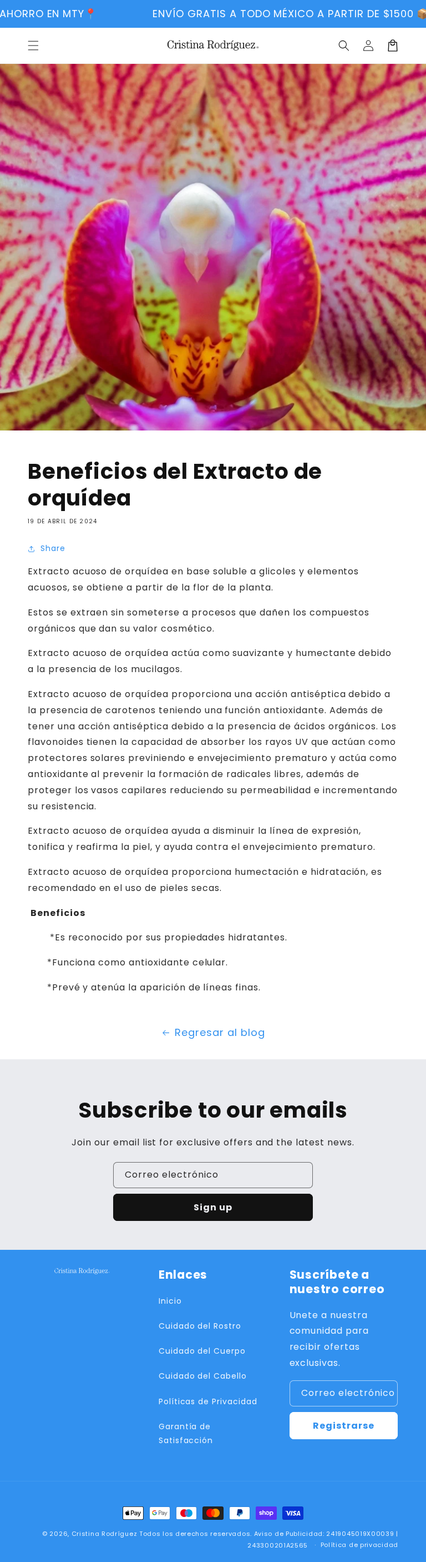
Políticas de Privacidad (208, 1401)
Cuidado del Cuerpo (202, 1350)
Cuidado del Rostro (200, 1325)
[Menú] (33, 45)
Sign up (213, 1207)
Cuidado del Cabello (203, 1375)
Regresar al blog (220, 1032)
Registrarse (343, 1425)
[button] (344, 45)
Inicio (170, 1300)
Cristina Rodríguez (105, 1533)
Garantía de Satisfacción (186, 1433)
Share (52, 548)
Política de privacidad (359, 1544)
